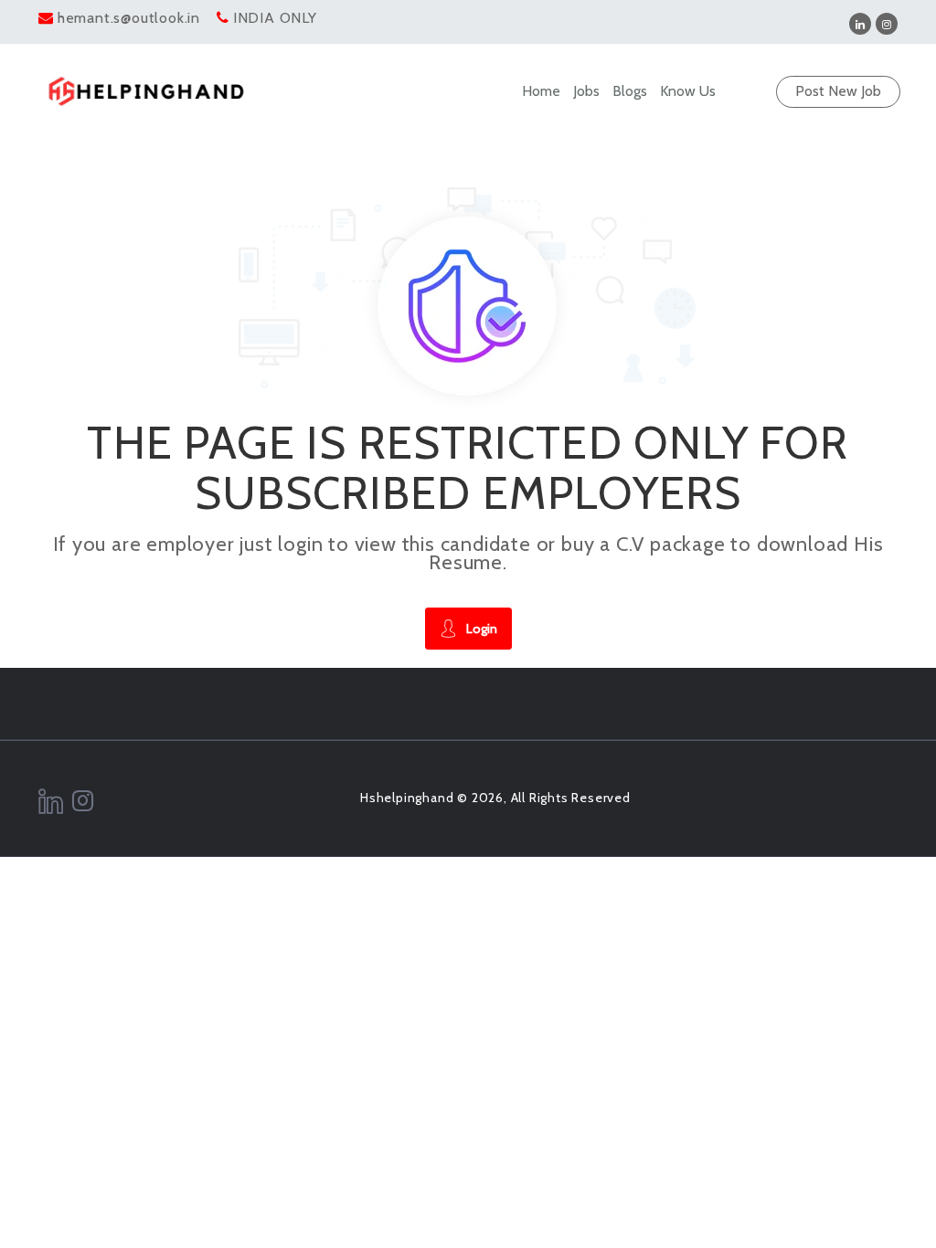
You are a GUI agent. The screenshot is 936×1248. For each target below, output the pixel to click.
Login (481, 628)
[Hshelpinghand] (145, 91)
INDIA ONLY (275, 17)
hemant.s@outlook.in (129, 17)
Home (541, 91)
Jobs (586, 91)
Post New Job (838, 91)
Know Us (688, 91)
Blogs (629, 91)
